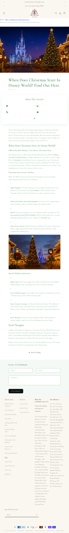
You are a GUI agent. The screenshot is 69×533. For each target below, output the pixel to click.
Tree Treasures (12, 530)
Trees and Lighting (10, 436)
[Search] (56, 13)
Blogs (6, 457)
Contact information (40, 530)
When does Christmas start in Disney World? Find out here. (20, 22)
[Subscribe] (36, 514)
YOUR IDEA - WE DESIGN (10, 441)
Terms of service (50, 530)
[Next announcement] (65, 2)
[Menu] (4, 13)
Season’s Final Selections (9, 448)
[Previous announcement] (4, 2)
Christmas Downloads (11, 453)
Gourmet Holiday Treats (10, 430)
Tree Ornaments (9, 410)
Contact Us (8, 470)
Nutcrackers (8, 418)
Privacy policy (21, 530)
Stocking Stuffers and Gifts (11, 424)
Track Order (8, 461)
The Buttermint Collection (9, 405)
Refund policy (29, 530)
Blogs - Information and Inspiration (17, 20)
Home (2, 20)
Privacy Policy (24, 404)
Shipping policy (60, 530)
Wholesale (8, 474)
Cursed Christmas (10, 466)
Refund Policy (24, 408)
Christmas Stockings (10, 414)
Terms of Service (24, 412)
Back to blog (36, 352)
